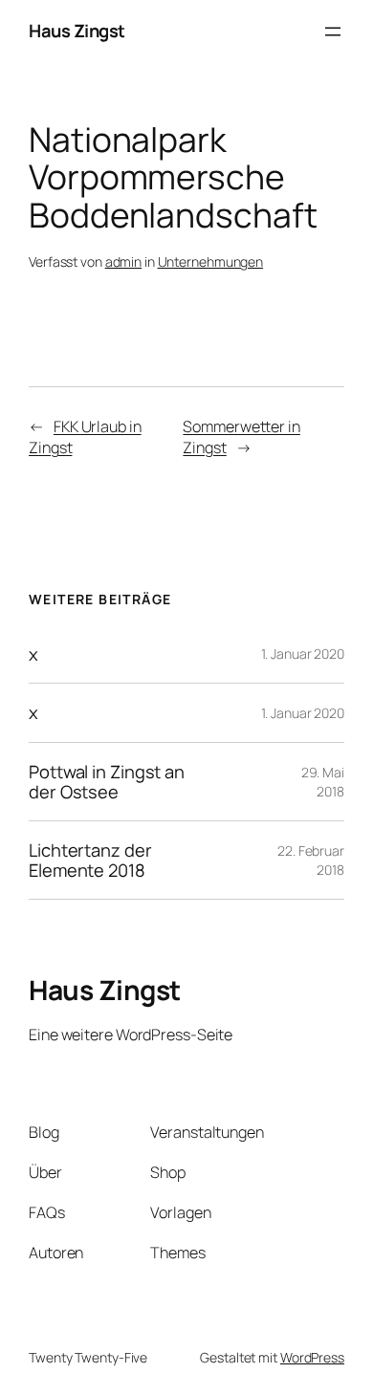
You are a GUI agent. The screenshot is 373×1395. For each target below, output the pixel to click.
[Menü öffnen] (332, 31)
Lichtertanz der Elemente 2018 (90, 860)
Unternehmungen (211, 261)
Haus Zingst (77, 30)
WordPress (312, 1357)
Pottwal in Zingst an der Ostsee (107, 781)
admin (124, 261)
